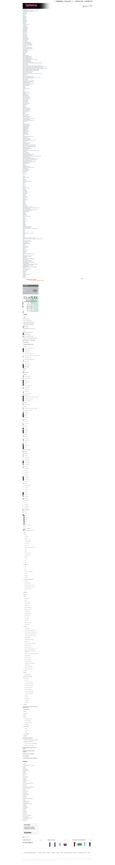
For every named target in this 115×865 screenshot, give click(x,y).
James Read (25, 249)
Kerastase (25, 12)
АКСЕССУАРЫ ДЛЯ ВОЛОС (28, 253)
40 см (24, 229)
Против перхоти (26, 143)
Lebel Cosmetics (27, 801)
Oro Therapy (25, 191)
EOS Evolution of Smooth (28, 783)
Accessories (25, 121)
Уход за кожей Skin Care (27, 155)
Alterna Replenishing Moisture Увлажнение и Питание (33, 67)
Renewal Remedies (26, 103)
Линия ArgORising (26, 153)
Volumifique (25, 30)
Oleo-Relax (25, 31)
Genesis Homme (26, 38)
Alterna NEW (25, 163)
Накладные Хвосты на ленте (28, 233)
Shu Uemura (25, 40)
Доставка (24, 271)
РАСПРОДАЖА (26, 263)
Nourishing (25, 193)
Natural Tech (25, 107)
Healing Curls (25, 133)
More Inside (25, 111)
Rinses (26, 513)
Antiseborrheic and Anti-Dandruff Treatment (31, 207)
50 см (24, 230)
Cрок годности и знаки (82, 852)
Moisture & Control (26, 96)
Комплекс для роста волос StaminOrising (31, 150)
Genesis (24, 33)
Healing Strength (26, 134)
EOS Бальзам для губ (27, 241)
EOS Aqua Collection (27, 243)
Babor (25, 767)
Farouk (25, 785)
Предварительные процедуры (29, 154)
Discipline (24, 25)
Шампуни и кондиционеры (28, 81)
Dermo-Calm (25, 20)
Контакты (24, 270)
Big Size (24, 75)
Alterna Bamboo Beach (27, 60)
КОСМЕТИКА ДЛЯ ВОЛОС (28, 11)
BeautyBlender (25, 247)
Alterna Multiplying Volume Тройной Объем (31, 70)
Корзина (25, 285)
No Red (24, 203)
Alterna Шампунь (26, 85)
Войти (90, 5)
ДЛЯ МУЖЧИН (25, 266)
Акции (24, 276)
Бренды (25, 761)
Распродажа (25, 63)
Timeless (24, 182)
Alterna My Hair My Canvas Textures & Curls (31, 77)
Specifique (25, 19)
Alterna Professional (26, 84)
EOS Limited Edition (26, 240)
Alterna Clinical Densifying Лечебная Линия (31, 69)
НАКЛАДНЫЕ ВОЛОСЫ (27, 226)
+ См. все (41, 839)
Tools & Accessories (26, 97)
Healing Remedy (26, 130)
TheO (24, 176)
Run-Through (25, 102)
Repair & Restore (26, 95)
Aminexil (24, 23)
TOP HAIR (26, 819)
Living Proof (25, 180)
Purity (24, 201)
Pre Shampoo (25, 199)
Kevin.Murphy (26, 509)
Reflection (24, 17)
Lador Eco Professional (28, 798)
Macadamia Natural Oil (27, 116)
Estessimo (25, 172)
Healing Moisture (26, 126)
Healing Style (25, 132)
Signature (24, 93)
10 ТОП (24, 267)
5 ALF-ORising (25, 152)
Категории (25, 9)
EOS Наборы (25, 242)
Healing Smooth (26, 131)
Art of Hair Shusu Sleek (27, 43)
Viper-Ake (24, 215)
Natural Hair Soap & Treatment (28, 167)
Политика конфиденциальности (30, 852)
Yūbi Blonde (25, 49)
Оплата (24, 272)
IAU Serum (25, 165)
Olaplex (24, 53)
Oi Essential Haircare (27, 109)
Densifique (25, 21)
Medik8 (24, 252)
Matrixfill (24, 213)
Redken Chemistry (26, 88)
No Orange (25, 190)
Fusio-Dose (25, 26)
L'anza (24, 123)
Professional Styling (26, 119)
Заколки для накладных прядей (29, 237)
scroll (24, 853)
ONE (24, 178)
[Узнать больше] (26, 836)
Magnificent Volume (26, 92)
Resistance (25, 14)
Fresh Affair (25, 34)
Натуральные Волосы (27, 227)
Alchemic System (27, 376)
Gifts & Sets (25, 36)
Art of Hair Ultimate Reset (27, 48)
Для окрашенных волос (27, 160)
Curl (23, 185)
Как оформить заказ (27, 274)
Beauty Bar (25, 257)
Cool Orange (25, 168)
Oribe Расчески (26, 259)
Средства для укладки (27, 148)
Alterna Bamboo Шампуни (28, 62)
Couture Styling (25, 24)
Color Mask (25, 204)
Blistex (24, 245)
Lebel (24, 164)
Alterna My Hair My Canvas (28, 76)
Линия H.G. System (28, 657)
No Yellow (24, 189)
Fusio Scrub (25, 32)
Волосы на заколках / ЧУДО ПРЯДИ (30, 228)
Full (23, 183)
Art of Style (25, 41)
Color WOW (25, 141)
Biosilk (24, 86)
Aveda (25, 766)
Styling (24, 221)
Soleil (24, 15)
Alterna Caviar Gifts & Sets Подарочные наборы (32, 73)
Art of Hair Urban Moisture (28, 47)
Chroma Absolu (25, 39)
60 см (24, 231)
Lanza (25, 799)
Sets (23, 122)
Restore (24, 186)
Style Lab (24, 187)
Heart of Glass (25, 115)
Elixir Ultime (25, 13)
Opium (24, 212)
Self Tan (24, 250)
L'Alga (24, 223)
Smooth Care (25, 197)
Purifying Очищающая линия (28, 157)
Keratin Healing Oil (26, 124)
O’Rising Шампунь (26, 162)
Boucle (24, 113)
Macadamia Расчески (27, 256)
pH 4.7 (26, 551)
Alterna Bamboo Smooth (27, 56)
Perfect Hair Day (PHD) (27, 181)
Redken (24, 87)
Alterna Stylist (27, 361)
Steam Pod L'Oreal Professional (29, 258)
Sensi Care (25, 200)
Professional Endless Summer (28, 120)
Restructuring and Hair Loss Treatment (30, 209)
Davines (24, 106)
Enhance (26, 728)
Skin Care (24, 214)
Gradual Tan (25, 251)
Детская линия (25, 149)
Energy (24, 195)
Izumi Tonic (25, 52)
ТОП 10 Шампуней (26, 268)
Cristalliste (25, 16)
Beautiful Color (25, 94)
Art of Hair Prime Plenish (27, 44)
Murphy (24, 218)
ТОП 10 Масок (25, 269)
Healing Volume (25, 128)
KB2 (23, 135)
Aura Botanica (25, 29)
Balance (24, 112)
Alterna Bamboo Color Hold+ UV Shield (30, 59)
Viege (24, 175)
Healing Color (25, 137)
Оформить (35, 292)
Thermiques (25, 28)
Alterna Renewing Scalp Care (28, 78)
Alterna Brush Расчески (27, 260)
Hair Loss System (26, 188)
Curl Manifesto (25, 37)
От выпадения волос (27, 142)
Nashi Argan (26, 807)
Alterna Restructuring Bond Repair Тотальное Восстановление (35, 68)
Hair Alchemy (25, 104)
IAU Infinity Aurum (26, 169)
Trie (25, 560)
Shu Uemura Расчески (27, 261)
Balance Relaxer (26, 114)
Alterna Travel (25, 79)
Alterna (24, 54)
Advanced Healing (26, 125)
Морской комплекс (26, 147)
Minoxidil (24, 179)
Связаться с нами (41, 852)
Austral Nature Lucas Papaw (29, 765)
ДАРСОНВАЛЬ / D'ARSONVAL (28, 262)
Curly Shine (25, 196)
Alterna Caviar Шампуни (27, 72)
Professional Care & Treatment (28, 118)
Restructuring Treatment (27, 210)
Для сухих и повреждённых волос (29, 146)
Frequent (24, 194)
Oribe (24, 91)
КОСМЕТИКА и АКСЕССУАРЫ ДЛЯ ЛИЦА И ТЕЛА (32, 238)
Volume (24, 198)
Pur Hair (24, 89)
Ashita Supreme (26, 50)
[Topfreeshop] (38, 8)
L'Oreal (25, 797)
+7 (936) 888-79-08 (88, 1)
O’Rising (25, 626)
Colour (24, 222)
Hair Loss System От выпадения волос (30, 158)
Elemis (24, 248)
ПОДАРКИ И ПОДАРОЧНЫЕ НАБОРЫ (30, 264)
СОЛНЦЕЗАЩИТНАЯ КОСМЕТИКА (30, 758)
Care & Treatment (26, 117)
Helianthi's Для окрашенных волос (29, 161)
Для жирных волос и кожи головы (29, 144)
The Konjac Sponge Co (28, 817)
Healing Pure (25, 129)
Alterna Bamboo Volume (27, 58)
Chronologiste (25, 27)
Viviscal (24, 225)
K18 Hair (24, 224)
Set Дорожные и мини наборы (28, 80)
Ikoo (23, 254)
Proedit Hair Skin (26, 170)
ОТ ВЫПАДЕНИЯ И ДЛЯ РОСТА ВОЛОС (31, 10)
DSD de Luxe (25, 205)
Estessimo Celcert (26, 177)
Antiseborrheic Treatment (27, 206)
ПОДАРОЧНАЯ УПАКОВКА (28, 265)
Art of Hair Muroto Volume (27, 45)
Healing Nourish (26, 127)
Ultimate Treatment (26, 139)
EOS (23, 239)
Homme (24, 18)
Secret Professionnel (27, 216)
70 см (24, 232)
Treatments (25, 220)
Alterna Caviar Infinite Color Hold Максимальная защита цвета (35, 66)
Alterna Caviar (25, 64)
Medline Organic (26, 211)
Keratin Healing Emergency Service (29, 140)
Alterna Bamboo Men (27, 61)
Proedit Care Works (26, 166)
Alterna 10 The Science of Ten (28, 83)
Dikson (25, 779)
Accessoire (25, 51)
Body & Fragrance (26, 98)
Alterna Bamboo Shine (27, 57)
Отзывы (24, 275)
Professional (25, 35)
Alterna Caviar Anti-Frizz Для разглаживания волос (32, 65)
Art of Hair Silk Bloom (27, 42)
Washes (24, 219)
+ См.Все (90, 839)
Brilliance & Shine (27, 603)
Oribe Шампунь (26, 101)
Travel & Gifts (25, 100)
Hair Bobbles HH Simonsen (28, 255)
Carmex (24, 244)
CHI (23, 90)
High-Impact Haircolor (27, 138)
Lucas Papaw (25, 246)
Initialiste (24, 22)
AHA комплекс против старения (29, 145)
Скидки (24, 273)
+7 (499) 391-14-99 (78, 1)
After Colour (25, 192)
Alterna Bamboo (26, 55)
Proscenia (25, 173)
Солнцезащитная (26, 82)
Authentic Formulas (26, 108)
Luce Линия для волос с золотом (29, 159)
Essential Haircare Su (27, 110)
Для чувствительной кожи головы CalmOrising (32, 156)
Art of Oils (24, 46)
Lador (24, 217)
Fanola (24, 415)
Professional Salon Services (28, 136)
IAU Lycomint (25, 171)
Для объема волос (28, 645)
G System (25, 151)
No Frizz (24, 184)
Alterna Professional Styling (28, 71)
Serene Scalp (25, 99)
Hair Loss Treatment (27, 208)
